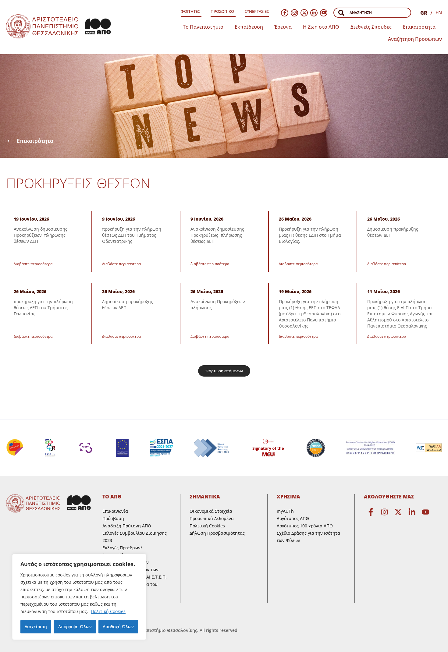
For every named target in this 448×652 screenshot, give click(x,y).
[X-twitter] (304, 12)
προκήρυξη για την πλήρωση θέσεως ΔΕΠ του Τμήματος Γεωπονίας (43, 308)
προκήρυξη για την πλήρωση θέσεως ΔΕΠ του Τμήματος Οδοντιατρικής (131, 235)
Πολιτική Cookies (108, 611)
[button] (224, 371)
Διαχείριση (36, 626)
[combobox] (372, 13)
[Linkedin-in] (314, 12)
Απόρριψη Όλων (75, 626)
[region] (79, 597)
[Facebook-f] (284, 12)
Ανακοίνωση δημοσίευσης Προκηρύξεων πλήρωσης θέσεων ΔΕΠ (40, 235)
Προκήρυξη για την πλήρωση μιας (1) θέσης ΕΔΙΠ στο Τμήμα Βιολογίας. (310, 235)
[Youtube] (323, 12)
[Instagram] (294, 12)
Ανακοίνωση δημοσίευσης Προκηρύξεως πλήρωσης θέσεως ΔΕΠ (217, 235)
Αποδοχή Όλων (118, 626)
